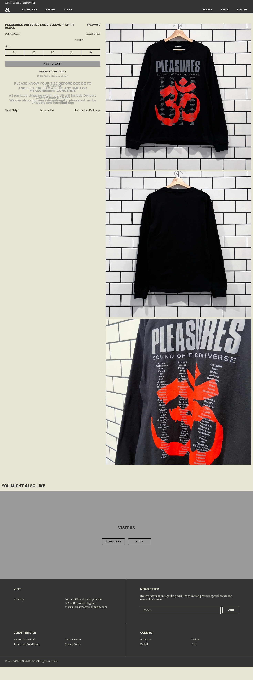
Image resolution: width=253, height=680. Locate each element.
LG (52, 52)
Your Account (73, 639)
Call (194, 644)
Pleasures (12, 34)
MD (33, 52)
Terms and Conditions (27, 644)
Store (68, 10)
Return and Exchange (87, 110)
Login (224, 10)
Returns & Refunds (25, 639)
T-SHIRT (79, 40)
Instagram (146, 639)
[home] (7, 10)
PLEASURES (93, 34)
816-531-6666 (47, 110)
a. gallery (113, 541)
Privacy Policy (73, 644)
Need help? (12, 110)
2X (90, 52)
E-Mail (144, 644)
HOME (140, 541)
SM (15, 52)
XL (71, 52)
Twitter (196, 639)
